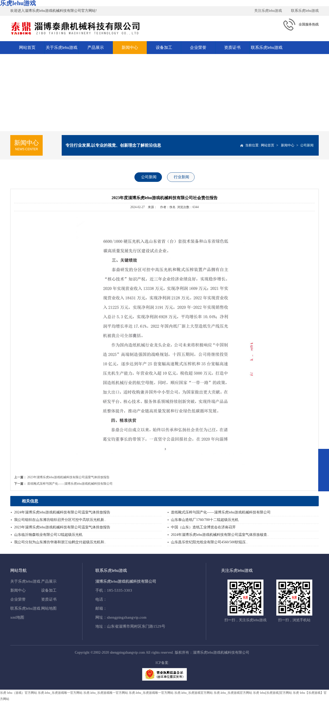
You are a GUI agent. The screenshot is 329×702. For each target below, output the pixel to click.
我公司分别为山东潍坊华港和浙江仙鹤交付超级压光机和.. (60, 542)
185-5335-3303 (119, 590)
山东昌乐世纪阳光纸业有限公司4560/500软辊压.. (209, 542)
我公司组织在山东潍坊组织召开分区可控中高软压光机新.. (60, 520)
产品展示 (95, 47)
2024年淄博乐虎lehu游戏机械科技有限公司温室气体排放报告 (62, 512)
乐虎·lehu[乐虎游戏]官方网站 (272, 693)
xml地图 (17, 617)
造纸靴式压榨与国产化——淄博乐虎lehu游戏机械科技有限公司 (70, 483)
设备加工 (164, 47)
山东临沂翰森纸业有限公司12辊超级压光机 (48, 535)
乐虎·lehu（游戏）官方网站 (18, 693)
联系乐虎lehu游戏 (305, 11)
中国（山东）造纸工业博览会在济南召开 (203, 527)
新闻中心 (130, 47)
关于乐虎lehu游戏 (61, 47)
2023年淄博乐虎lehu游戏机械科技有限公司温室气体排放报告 (68, 477)
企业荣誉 (198, 47)
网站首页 (27, 47)
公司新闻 (307, 145)
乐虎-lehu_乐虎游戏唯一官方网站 (60, 693)
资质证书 (232, 47)
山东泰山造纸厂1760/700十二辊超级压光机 (205, 520)
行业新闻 (181, 177)
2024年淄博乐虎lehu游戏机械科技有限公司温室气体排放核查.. (220, 535)
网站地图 (49, 608)
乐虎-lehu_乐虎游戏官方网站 (193, 693)
